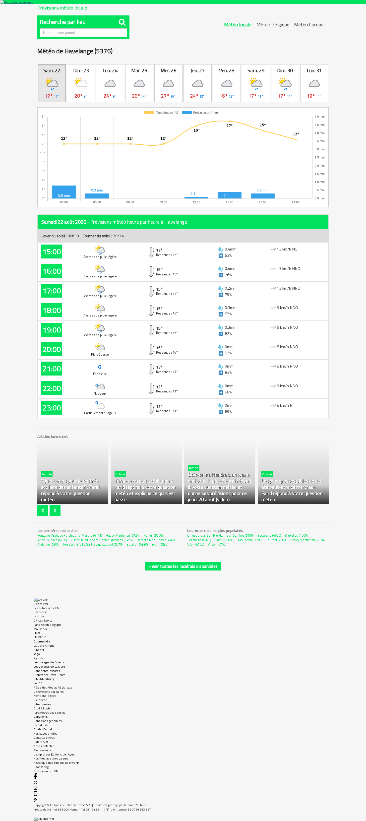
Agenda (39, 658)
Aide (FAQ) (41, 741)
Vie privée (40, 699)
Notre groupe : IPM (46, 771)
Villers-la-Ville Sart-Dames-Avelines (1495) (102, 539)
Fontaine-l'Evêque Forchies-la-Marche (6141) (69, 535)
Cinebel (39, 649)
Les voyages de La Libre (49, 666)
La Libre (39, 616)
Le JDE (38, 683)
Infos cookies (42, 704)
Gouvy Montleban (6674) (307, 539)
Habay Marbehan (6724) (123, 535)
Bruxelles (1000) (296, 535)
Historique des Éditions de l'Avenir (56, 762)
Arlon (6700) (195, 544)
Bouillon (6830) (137, 544)
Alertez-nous (42, 750)
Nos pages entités (45, 733)
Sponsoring (41, 766)
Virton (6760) (217, 544)
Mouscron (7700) (250, 539)
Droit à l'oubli (42, 708)
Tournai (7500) (276, 539)
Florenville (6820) (199, 539)
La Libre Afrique (44, 645)
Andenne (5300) (48, 544)
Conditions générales (47, 720)
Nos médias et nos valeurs (51, 758)
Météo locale (238, 24)
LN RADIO (40, 637)
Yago (37, 653)
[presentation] (43, 510)
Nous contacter (44, 746)
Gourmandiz (42, 641)
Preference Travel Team (49, 674)
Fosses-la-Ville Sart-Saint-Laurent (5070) (93, 544)
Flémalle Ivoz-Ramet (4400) (156, 539)
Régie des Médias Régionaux (53, 687)
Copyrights (41, 716)
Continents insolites (47, 670)
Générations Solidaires (48, 691)
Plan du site (41, 725)
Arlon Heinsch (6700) (52, 539)
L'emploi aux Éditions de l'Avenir (55, 754)
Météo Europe (309, 24)
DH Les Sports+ (44, 620)
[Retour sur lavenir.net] (183, 2)
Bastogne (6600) (269, 535)
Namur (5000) (153, 535)
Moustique (41, 629)
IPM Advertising (44, 679)
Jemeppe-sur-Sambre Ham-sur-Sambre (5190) (220, 535)
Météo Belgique (272, 24)
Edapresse (40, 612)
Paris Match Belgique (47, 624)
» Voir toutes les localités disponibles (183, 566)
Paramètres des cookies (49, 712)
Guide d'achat (43, 729)
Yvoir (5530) (160, 544)
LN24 (37, 633)
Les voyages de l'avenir (49, 662)
